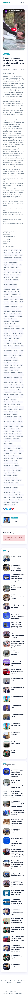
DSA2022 (6, 309)
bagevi (18, 274)
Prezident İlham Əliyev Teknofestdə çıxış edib (17, 671)
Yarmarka (19, 497)
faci (14, 323)
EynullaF (6, 323)
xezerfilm (15, 487)
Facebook (5, 980)
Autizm (12, 267)
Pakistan (6, 399)
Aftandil (18, 252)
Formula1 (20, 331)
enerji (5, 316)
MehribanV (13, 372)
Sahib (5, 433)
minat (20, 382)
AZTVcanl (14, 272)
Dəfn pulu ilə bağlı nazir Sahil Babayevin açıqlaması (17, 605)
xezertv (14, 490)
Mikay (21, 380)
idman (19, 343)
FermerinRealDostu (9, 328)
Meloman (14, 375)
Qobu (20, 416)
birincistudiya (7, 287)
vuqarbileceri (7, 477)
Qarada (21, 409)
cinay (11, 299)
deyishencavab (14, 304)
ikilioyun (10, 345)
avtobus (18, 269)
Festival (18, 328)
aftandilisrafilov (8, 255)
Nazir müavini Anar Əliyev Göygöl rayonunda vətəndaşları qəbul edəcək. (17, 841)
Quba (15, 419)
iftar (5, 345)
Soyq (19, 446)
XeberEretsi (12, 485)
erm (5, 318)
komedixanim (7, 360)
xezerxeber (7, 492)
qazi (16, 411)
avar (17, 267)
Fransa (6, 333)
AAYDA (16, 250)
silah (19, 441)
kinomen (15, 353)
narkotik (19, 389)
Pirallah (20, 401)
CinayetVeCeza (19, 299)
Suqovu (21, 450)
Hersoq (10, 340)
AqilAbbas (6, 264)
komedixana (14, 357)
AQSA (12, 264)
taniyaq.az (17, 995)
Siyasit (10, 443)
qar (5, 409)
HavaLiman (16, 338)
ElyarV (5, 313)
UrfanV (20, 468)
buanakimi (6, 294)
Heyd (15, 340)
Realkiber (20, 421)
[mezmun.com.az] (6, 2)
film (5, 331)
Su (13, 448)
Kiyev (5, 355)
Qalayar (22, 406)
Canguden (6, 296)
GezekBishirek (7, 335)
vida (10, 472)
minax (5, 384)
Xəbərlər (6, 54)
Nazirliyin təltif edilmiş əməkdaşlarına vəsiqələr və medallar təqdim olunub (17, 784)
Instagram (22, 980)
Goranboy (15, 335)
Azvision (6, 274)
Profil (18, 404)
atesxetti (6, 267)
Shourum (14, 441)
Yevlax (5, 499)
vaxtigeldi (18, 470)
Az (5, 272)
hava (10, 338)
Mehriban (6, 372)
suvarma (6, 453)
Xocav (18, 492)
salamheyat (12, 433)
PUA (5, 406)
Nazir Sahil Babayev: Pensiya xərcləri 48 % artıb (17, 929)
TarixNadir (16, 455)
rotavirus (6, 428)
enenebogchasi (17, 313)
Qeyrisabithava (8, 416)
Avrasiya (6, 269)
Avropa (12, 269)
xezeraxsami (7, 487)
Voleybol (15, 475)
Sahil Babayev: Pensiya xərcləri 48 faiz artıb (16, 956)
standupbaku (7, 448)
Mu (22, 387)
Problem (13, 404)
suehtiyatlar (19, 448)
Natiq (14, 392)
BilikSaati (6, 282)
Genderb (15, 333)
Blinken (13, 289)
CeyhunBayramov (15, 296)
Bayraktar (15, 279)
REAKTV (9, 421)
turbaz (16, 463)
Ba (14, 274)
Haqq (5, 338)
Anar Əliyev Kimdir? (17, 556)
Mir (22, 384)
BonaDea (10, 291)
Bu (19, 291)
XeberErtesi (20, 485)
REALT (5, 424)
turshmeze (7, 465)
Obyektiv (9, 397)
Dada (12, 301)
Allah (21, 255)
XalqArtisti (7, 480)
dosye (20, 306)
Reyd (22, 426)
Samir (5, 436)
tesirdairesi (19, 458)
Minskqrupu (17, 384)
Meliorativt (6, 375)
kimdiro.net (11, 995)
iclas (14, 343)
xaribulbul (18, 480)
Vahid (8, 470)
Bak (12, 277)
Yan (5, 497)
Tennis (12, 458)
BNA (5, 291)
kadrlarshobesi (15, 348)
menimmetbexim (8, 377)
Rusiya (18, 428)
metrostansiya (7, 380)
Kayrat (21, 350)
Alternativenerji (8, 257)
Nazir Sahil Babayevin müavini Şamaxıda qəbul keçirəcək (17, 892)
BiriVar (15, 287)
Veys (5, 472)
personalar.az (6, 993)
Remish (16, 426)
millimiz (11, 382)
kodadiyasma (12, 355)
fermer (17, 326)
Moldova (6, 387)
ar (17, 264)
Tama (19, 453)
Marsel (6, 370)
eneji (10, 313)
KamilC (16, 350)
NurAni (21, 394)
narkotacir (11, 389)
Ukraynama (7, 468)
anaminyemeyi (17, 257)
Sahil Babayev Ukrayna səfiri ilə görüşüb (16, 587)
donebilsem (14, 306)
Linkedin (10, 982)
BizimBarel (7, 289)
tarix (9, 455)
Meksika (20, 372)
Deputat (6, 304)
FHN (23, 328)
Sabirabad (18, 431)
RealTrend (12, 424)
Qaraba (10, 409)
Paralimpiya (7, 401)
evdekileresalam (12, 318)
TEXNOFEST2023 (8, 460)
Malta (18, 367)
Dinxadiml (6, 306)
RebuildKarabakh (8, 426)
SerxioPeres (16, 438)
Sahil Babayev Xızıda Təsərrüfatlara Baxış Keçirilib (17, 596)
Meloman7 (20, 375)
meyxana (15, 380)
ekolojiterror (7, 311)
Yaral (13, 497)
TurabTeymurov (8, 463)
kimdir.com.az (14, 993)
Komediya (15, 360)
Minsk (10, 384)
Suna (16, 450)
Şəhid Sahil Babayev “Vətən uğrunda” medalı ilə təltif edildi (17, 938)
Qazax (11, 411)
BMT (18, 289)
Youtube (19, 982)
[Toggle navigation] (26, 2)
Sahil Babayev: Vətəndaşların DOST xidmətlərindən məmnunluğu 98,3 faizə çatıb (17, 772)
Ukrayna (17, 465)
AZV (20, 272)
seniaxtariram (7, 438)
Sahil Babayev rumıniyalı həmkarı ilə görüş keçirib (17, 830)
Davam (21, 301)
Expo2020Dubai (15, 321)
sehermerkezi (19, 436)
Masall (11, 370)
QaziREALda (7, 414)
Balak (16, 277)
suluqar (6, 450)
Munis (5, 389)
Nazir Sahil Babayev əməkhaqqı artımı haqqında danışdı (17, 920)
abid (5, 252)
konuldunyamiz (8, 362)
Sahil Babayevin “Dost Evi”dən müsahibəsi (16, 652)
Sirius (5, 443)
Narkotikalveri (7, 392)
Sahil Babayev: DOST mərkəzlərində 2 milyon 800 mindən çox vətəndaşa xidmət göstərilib (17, 578)
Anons (5, 262)
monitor (12, 387)
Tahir (15, 453)
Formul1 (14, 331)
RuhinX (12, 428)
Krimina (16, 362)
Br (15, 291)
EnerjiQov (19, 316)
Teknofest (6, 458)
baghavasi (6, 277)
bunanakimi (14, 294)
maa (21, 365)
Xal (16, 477)
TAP (5, 455)
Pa (21, 397)
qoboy (15, 416)
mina (16, 382)
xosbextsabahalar (8, 494)
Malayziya (12, 367)
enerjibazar (12, 316)
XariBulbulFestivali (8, 482)
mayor (16, 370)
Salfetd (19, 433)
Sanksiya (11, 436)
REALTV (19, 424)
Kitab (21, 353)
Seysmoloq (6, 441)
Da (7, 301)
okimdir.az (21, 993)
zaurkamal (7, 502)
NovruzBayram (14, 394)
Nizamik (6, 394)
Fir (9, 331)
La (11, 365)
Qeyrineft (14, 414)
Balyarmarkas (7, 279)
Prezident (6, 404)
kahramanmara (8, 350)
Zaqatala (20, 499)
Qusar (19, 419)
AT (20, 264)
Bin (12, 282)
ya (22, 494)
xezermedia (7, 490)
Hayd (5, 340)
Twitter (14, 980)
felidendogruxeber (8, 326)
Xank (13, 480)
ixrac (5, 348)
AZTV (9, 272)
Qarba (5, 411)
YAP (9, 497)
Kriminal (6, 365)
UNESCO (14, 468)
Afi (13, 252)
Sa (13, 431)
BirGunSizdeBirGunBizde (10, 284)
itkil (22, 345)
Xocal (13, 492)
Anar (20, 260)
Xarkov (6, 485)
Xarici (17, 482)
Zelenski (13, 504)
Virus (14, 472)
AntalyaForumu (13, 262)
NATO (19, 392)
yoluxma (11, 499)
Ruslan (6, 431)
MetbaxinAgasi (18, 377)
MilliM (5, 382)
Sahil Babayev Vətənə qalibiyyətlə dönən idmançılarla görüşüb (17, 873)
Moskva (18, 387)
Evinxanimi (6, 321)
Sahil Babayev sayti (17, 696)
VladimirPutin (7, 475)
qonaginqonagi (8, 419)
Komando (6, 357)
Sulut (11, 450)
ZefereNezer (15, 502)
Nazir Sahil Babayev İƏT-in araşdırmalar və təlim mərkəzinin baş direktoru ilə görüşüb (17, 864)
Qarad (15, 409)
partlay (14, 401)
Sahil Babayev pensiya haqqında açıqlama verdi (16, 965)
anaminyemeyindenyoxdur (10, 260)
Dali (16, 301)
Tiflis (16, 460)
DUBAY (12, 309)
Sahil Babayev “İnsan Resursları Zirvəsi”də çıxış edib (17, 812)
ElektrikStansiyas (16, 311)
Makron (6, 367)
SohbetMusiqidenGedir (9, 446)
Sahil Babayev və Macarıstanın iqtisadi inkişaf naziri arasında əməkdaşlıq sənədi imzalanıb (17, 853)
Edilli (17, 309)
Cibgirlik (6, 299)
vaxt (13, 470)
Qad (16, 406)
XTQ (16, 494)
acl (9, 252)
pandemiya (13, 399)
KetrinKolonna (7, 353)
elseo (9, 69)
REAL (14, 421)
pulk (9, 406)
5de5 (5, 250)
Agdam (16, 255)
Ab (20, 250)
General (21, 333)
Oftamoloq (15, 397)
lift (14, 365)
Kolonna (20, 355)
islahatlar (16, 345)
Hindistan (6, 343)
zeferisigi (6, 504)
